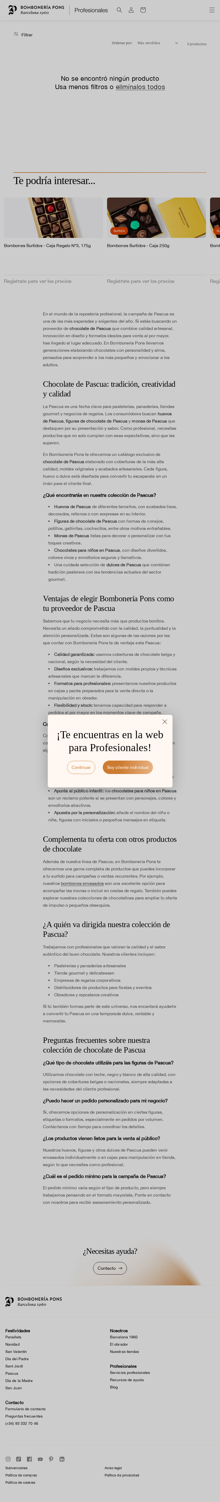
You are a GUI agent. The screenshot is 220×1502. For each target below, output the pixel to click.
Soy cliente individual (128, 767)
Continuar (81, 767)
